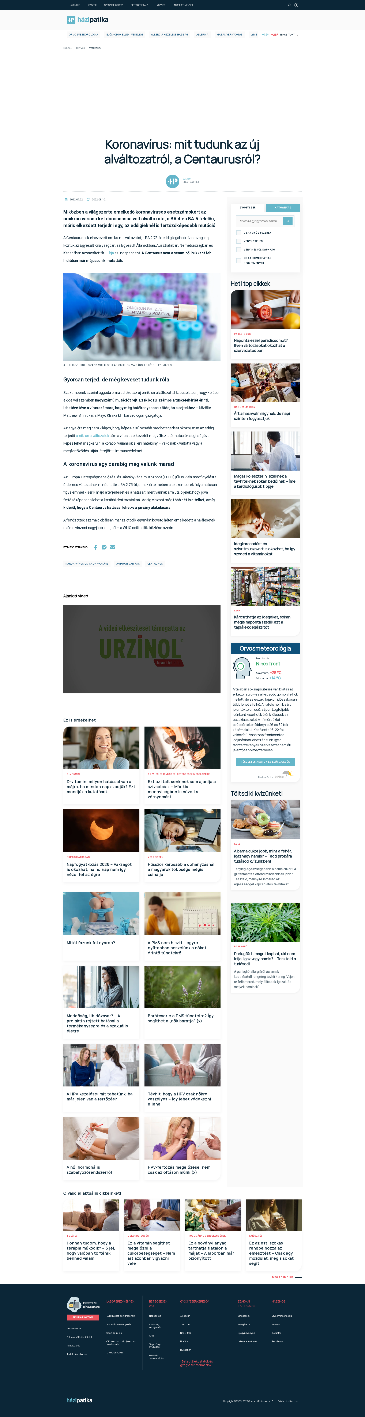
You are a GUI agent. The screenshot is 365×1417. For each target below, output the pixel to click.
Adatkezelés (73, 1345)
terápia (72, 1236)
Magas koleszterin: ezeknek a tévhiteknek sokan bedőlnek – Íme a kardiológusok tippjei (265, 481)
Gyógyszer (248, 207)
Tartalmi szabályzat (77, 1354)
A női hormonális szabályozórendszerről (89, 1170)
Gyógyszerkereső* (194, 1301)
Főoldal (67, 48)
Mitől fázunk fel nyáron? (91, 942)
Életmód (80, 48)
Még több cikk (282, 1277)
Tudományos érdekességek (207, 1236)
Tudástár (276, 1332)
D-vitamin (73, 774)
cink (237, 610)
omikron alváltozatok (92, 435)
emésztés (256, 1236)
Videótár (276, 1324)
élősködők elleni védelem (124, 34)
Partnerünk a (266, 777)
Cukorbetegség (138, 1236)
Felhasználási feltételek (80, 1337)
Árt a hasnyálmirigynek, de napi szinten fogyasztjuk (262, 416)
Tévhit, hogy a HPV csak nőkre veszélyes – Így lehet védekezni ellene (179, 1099)
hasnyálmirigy (244, 407)
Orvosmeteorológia (83, 34)
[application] (142, 649)
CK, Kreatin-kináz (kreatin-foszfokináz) (121, 1343)
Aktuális (75, 5)
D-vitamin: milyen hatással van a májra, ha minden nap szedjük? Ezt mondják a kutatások (101, 786)
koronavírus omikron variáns (86, 563)
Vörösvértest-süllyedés (118, 1324)
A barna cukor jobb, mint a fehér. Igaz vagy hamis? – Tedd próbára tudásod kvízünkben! (263, 856)
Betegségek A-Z (139, 5)
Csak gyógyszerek (257, 232)
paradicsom (243, 334)
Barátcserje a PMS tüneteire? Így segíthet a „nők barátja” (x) (181, 1018)
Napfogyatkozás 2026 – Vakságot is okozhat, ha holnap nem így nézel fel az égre (99, 869)
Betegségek (244, 1315)
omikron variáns (128, 563)
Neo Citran (186, 1332)
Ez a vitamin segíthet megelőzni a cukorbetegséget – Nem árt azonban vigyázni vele (151, 1253)
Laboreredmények (183, 5)
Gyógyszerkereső (113, 5)
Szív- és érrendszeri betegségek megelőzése (179, 774)
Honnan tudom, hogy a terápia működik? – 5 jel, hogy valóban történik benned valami (91, 1250)
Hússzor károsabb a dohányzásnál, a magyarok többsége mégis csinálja (182, 869)
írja (111, 253)
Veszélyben (155, 857)
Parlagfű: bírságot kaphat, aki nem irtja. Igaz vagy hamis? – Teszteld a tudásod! (265, 958)
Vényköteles (253, 241)
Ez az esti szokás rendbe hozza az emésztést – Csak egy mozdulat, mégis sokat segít (271, 1253)
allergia (202, 34)
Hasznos (160, 5)
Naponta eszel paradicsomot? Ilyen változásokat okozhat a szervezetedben (261, 345)
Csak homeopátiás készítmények (257, 261)
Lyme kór (257, 34)
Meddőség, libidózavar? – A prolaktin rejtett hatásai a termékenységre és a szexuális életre (97, 1023)
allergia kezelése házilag (169, 34)
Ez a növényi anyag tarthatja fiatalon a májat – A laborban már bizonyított (211, 1250)
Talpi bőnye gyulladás (155, 1345)
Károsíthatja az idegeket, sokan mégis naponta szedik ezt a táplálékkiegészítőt (262, 622)
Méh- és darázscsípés (156, 1357)
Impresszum (74, 1328)
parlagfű (240, 946)
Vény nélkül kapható (259, 249)
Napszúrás (155, 1315)
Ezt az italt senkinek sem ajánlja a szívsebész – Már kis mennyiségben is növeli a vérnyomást (182, 789)
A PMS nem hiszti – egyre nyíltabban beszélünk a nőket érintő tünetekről (177, 947)
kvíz (237, 844)
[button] (121, 1304)
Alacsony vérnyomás (155, 1326)
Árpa (151, 1335)
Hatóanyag (283, 207)
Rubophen (185, 1349)
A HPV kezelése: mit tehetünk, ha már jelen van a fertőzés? (100, 1096)
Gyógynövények (246, 1332)
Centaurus (155, 563)
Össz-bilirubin (114, 1332)
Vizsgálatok (244, 1324)
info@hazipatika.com (287, 1401)
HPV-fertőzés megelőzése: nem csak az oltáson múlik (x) (179, 1170)
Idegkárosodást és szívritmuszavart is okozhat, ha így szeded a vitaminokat (264, 548)
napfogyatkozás (78, 857)
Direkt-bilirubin (114, 1352)
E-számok (277, 1341)
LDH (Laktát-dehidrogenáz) (121, 1315)
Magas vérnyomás (229, 34)
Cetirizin (185, 1324)
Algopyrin (185, 1315)
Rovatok (92, 5)
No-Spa (184, 1341)
